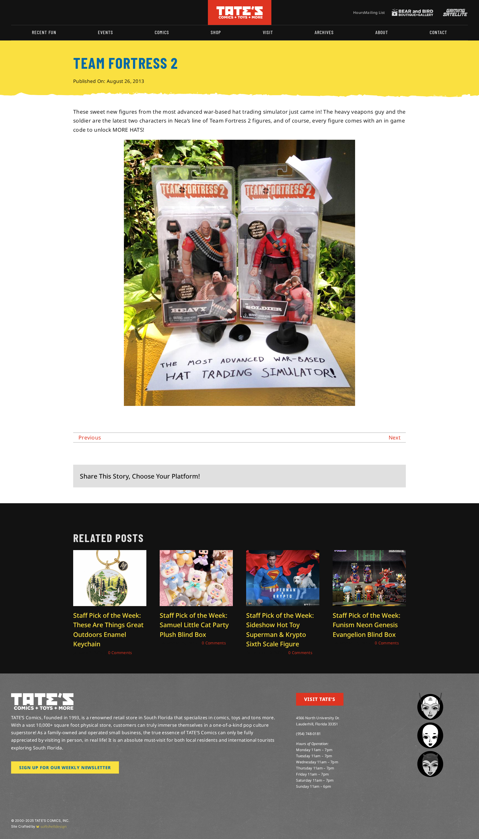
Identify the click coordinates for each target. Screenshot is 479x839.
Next (395, 437)
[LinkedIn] (367, 476)
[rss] (48, 12)
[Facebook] (341, 476)
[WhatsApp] (376, 476)
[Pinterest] (385, 476)
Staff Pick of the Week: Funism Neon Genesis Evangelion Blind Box (366, 625)
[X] (350, 476)
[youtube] (30, 12)
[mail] (57, 12)
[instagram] (12, 12)
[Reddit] (359, 476)
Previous (89, 437)
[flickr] (39, 12)
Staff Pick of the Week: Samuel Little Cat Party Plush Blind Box (194, 625)
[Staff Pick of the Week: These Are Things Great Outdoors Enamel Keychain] (109, 553)
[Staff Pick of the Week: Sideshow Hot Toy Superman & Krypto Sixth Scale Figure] (282, 553)
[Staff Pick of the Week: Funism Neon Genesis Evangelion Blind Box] (369, 553)
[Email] (394, 476)
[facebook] (21, 12)
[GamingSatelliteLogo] (454, 11)
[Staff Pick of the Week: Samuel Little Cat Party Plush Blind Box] (196, 553)
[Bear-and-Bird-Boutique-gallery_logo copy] (412, 11)
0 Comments (120, 652)
